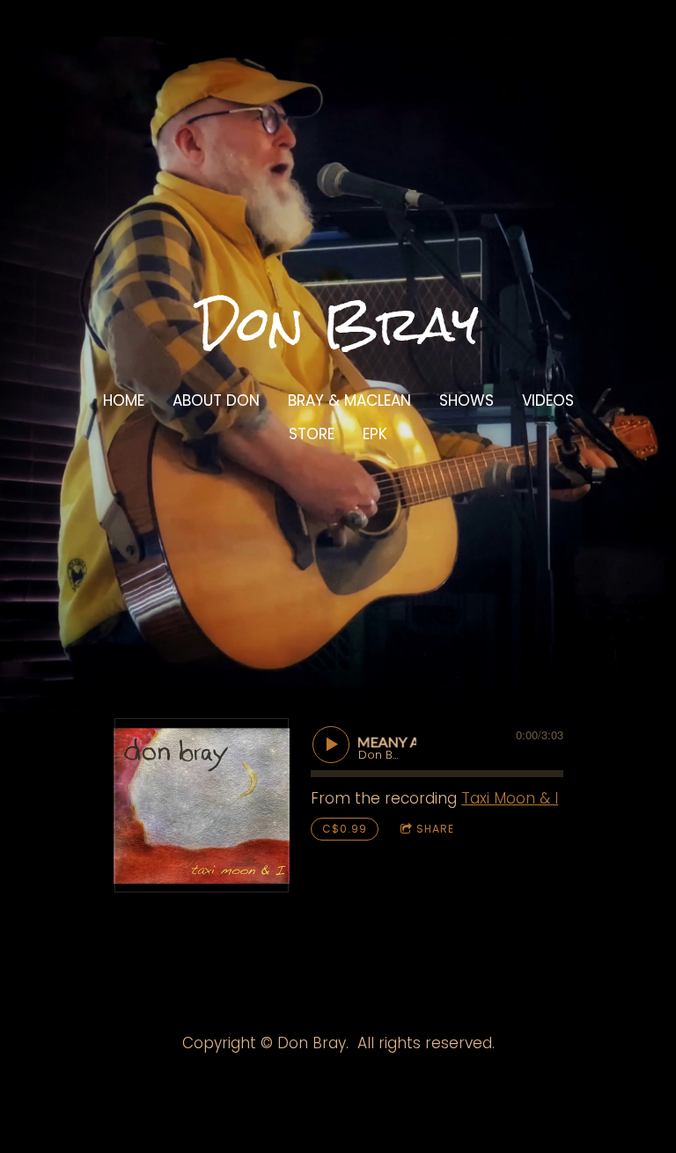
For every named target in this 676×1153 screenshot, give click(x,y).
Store (311, 433)
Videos (548, 400)
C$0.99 (344, 828)
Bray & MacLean (349, 400)
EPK (375, 433)
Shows (466, 400)
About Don (216, 400)
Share (435, 828)
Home (123, 400)
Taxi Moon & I (509, 798)
